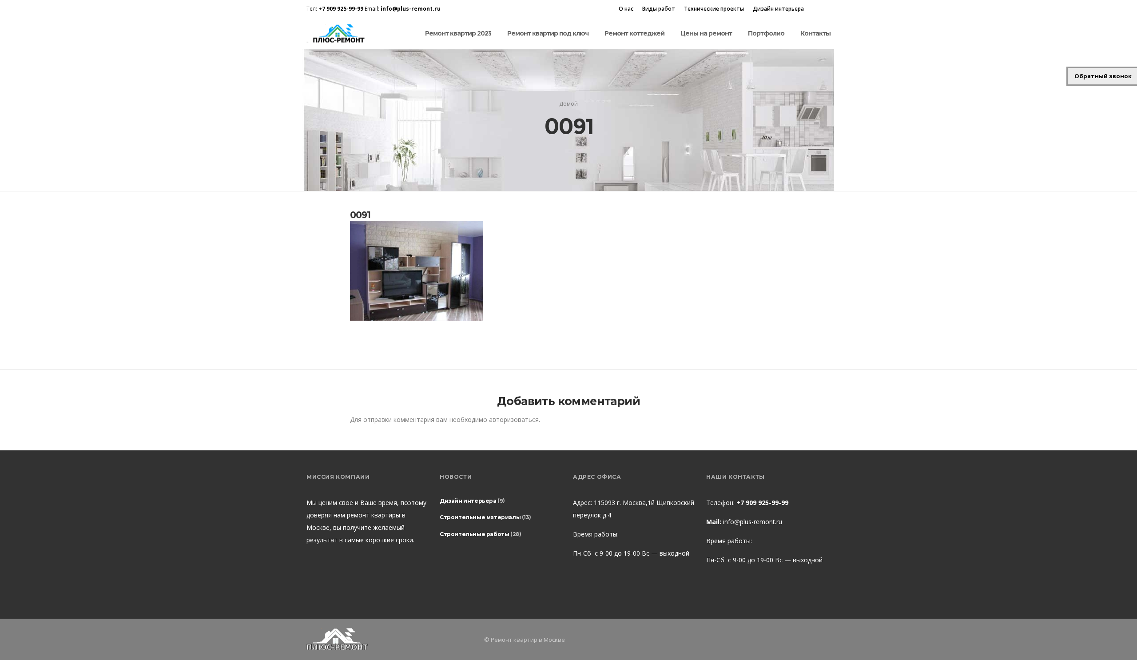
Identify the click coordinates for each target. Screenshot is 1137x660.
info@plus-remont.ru (752, 521)
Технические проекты (714, 8)
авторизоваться (514, 419)
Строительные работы (474, 534)
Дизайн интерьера (778, 8)
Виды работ (658, 8)
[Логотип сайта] (337, 33)
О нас (626, 8)
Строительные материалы (480, 517)
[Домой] (390, 639)
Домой (568, 103)
